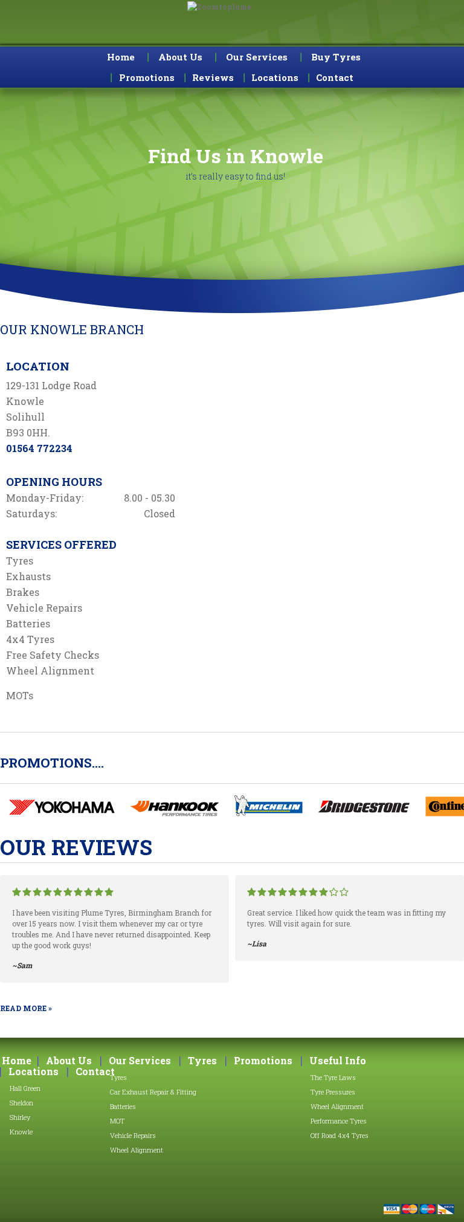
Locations (33, 1071)
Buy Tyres (336, 57)
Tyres (118, 1077)
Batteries (123, 1106)
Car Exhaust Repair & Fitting (153, 1091)
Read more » (26, 1008)
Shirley (20, 1117)
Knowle (21, 1131)
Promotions (263, 1060)
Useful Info (337, 1060)
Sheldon (21, 1102)
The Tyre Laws (333, 1077)
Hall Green (25, 1088)
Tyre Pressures (333, 1091)
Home (121, 57)
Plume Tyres (232, 27)
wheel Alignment (337, 1106)
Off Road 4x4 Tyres (340, 1135)
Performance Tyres (339, 1120)
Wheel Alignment (136, 1149)
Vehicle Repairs (133, 1135)
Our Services (257, 57)
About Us (180, 57)
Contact (95, 1071)
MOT (117, 1120)
